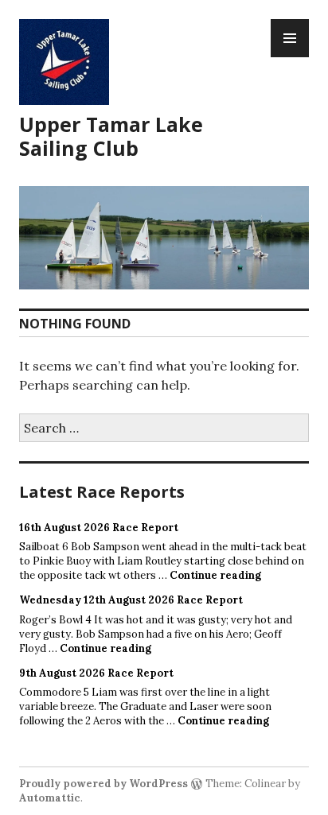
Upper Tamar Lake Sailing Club (111, 136)
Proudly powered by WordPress (103, 783)
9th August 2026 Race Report (96, 673)
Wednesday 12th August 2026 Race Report (131, 600)
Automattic (49, 798)
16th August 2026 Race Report (98, 527)
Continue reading (215, 575)
